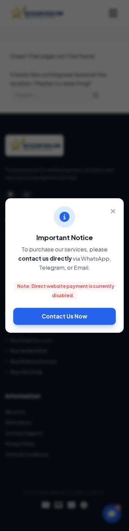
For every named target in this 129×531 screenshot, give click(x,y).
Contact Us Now (64, 316)
